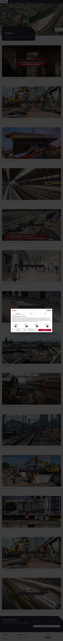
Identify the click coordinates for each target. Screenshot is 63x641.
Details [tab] (31, 313)
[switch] (26, 326)
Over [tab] (45, 313)
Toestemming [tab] (17, 313)
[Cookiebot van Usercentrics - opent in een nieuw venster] (47, 310)
